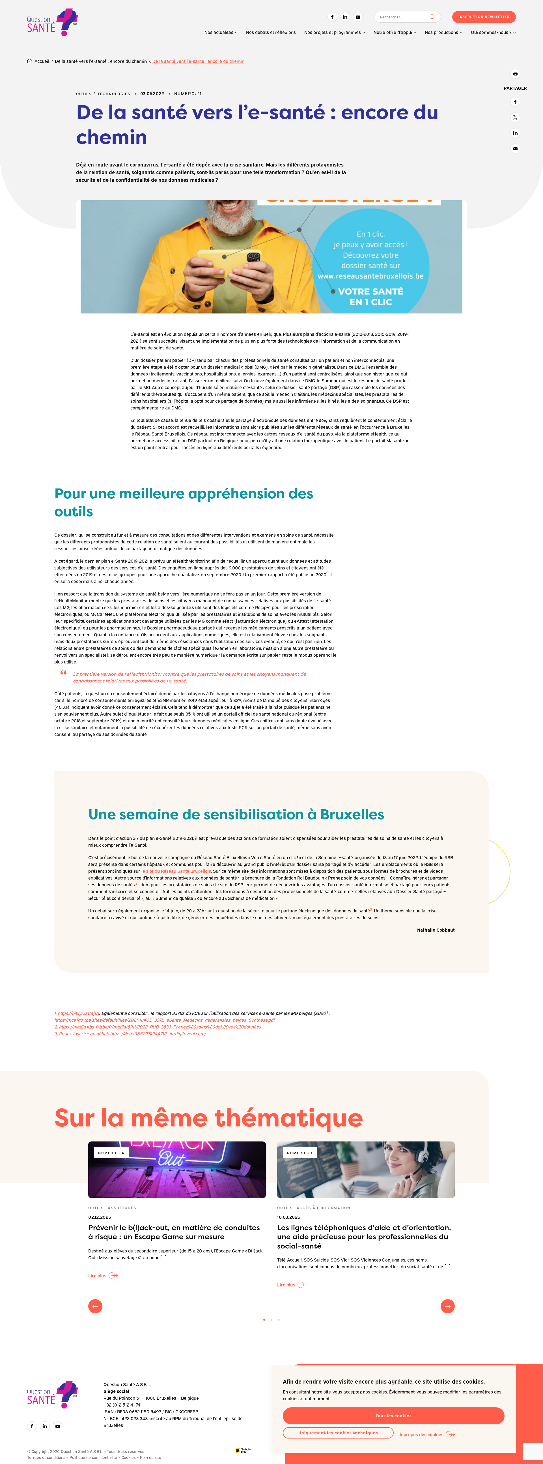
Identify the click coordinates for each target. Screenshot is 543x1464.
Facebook (332, 17)
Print (515, 74)
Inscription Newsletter (484, 16)
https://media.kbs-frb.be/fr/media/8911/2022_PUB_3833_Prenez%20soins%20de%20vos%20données (160, 1026)
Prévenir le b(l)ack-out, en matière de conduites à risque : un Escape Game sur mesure (174, 1232)
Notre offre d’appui (393, 32)
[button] (264, 1320)
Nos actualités (218, 32)
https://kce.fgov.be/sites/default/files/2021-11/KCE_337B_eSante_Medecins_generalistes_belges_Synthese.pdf (165, 1020)
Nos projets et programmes (332, 32)
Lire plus (97, 1275)
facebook (515, 102)
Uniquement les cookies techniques (338, 1432)
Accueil (42, 61)
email (515, 148)
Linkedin (345, 17)
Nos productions (441, 32)
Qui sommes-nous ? (491, 32)
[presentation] (95, 1306)
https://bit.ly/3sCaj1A (78, 1013)
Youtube (358, 17)
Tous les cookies (394, 1415)
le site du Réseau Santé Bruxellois (176, 871)
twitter (515, 117)
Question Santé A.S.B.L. (52, 23)
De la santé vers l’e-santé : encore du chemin (101, 61)
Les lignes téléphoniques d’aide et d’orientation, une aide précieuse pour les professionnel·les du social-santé (364, 1236)
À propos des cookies (421, 1434)
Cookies (128, 1457)
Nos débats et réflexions (271, 32)
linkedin (515, 133)
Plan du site (150, 1457)
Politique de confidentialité (93, 1457)
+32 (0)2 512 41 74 (122, 1404)
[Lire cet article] (177, 1169)
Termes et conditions (46, 1457)
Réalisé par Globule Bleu (243, 1450)
